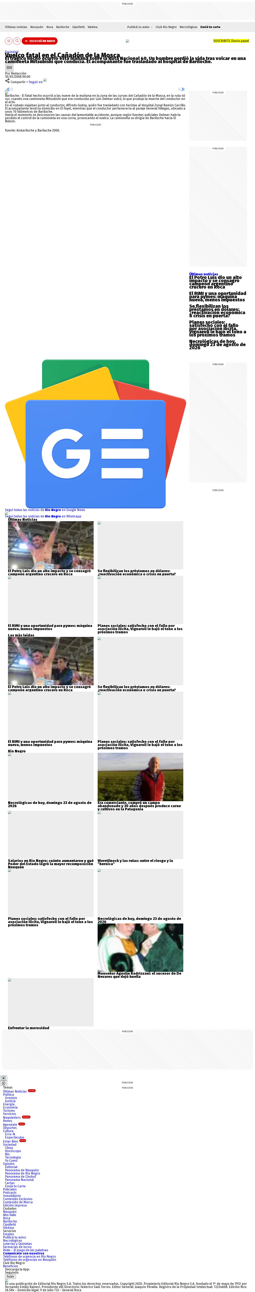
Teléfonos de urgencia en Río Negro (29, 1256)
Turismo (9, 1111)
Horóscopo (13, 1151)
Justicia (10, 1101)
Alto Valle (9, 1215)
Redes (7, 1121)
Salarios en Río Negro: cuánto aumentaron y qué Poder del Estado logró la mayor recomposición (51, 862)
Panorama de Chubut (20, 1176)
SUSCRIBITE (231, 41)
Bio (7, 1154)
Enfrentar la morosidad (28, 1028)
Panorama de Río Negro (22, 1173)
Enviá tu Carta (15, 1186)
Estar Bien (14, 1141)
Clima (9, 1148)
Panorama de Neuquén (22, 1170)
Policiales (10, 1189)
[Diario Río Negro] (127, 41)
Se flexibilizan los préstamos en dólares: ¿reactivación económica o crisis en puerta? (217, 311)
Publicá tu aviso (14, 1237)
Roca (49, 27)
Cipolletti (78, 27)
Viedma (93, 27)
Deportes (10, 1128)
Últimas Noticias (19, 1091)
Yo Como (11, 1161)
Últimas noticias (16, 27)
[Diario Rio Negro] (6, 1280)
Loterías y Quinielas (17, 1244)
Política (8, 1095)
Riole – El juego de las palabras (25, 1250)
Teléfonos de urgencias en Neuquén (29, 1260)
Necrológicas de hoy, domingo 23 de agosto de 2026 (217, 345)
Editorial (11, 1167)
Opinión (9, 1164)
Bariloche (62, 27)
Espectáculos (14, 1137)
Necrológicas (188, 27)
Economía (10, 1107)
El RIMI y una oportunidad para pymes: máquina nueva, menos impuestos (217, 297)
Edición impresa (15, 1205)
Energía (9, 1104)
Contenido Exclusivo (17, 1199)
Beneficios (10, 1266)
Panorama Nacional (19, 1180)
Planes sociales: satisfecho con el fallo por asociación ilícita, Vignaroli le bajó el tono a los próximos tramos (217, 328)
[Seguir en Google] (6, 92)
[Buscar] (17, 41)
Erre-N (10, 1134)
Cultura (8, 1131)
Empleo (8, 1234)
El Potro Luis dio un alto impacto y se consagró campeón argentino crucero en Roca (215, 282)
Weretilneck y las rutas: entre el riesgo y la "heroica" (135, 862)
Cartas (10, 1183)
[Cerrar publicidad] (3, 1078)
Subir (10, 1276)
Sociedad (12, 52)
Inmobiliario (12, 1196)
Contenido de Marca (18, 1202)
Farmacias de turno (17, 1247)
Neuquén (36, 27)
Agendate (13, 1125)
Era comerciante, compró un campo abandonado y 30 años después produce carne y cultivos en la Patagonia (139, 806)
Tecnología (13, 1157)
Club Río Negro (166, 27)
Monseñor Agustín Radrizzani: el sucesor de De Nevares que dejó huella (139, 975)
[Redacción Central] (9, 65)
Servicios (9, 1114)
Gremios (11, 1098)
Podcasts (10, 1192)
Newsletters (16, 1118)
